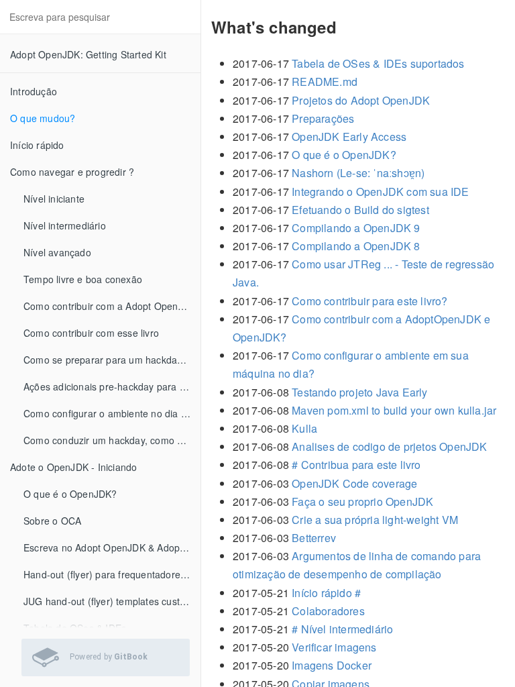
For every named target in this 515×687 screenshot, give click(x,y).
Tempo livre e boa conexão (82, 279)
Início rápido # (326, 592)
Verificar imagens (334, 647)
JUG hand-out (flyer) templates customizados (112, 601)
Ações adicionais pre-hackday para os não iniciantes (112, 386)
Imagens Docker (331, 665)
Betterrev (314, 537)
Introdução (33, 91)
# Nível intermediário (342, 629)
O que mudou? (42, 118)
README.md (324, 81)
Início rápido (37, 145)
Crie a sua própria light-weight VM (375, 519)
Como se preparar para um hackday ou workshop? (112, 359)
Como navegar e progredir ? (72, 171)
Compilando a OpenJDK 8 (356, 246)
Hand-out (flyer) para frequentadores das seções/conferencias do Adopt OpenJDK (112, 574)
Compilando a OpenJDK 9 (356, 227)
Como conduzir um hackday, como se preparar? (112, 440)
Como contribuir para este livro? (369, 301)
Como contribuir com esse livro (91, 332)
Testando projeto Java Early (359, 392)
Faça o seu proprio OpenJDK (362, 501)
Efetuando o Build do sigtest (360, 209)
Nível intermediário (64, 225)
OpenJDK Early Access (349, 136)
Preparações (323, 118)
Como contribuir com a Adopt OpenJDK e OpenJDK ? (112, 306)
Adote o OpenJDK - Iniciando (73, 467)
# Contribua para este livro (356, 464)
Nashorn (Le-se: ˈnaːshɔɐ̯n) (358, 172)
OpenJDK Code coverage (354, 483)
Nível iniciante (53, 198)
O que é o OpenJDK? (70, 493)
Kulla (304, 428)
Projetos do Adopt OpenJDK (361, 100)
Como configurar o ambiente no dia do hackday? (112, 413)
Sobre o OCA (52, 520)
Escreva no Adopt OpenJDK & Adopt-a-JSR (112, 547)
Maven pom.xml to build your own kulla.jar (394, 410)
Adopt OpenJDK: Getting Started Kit (88, 54)
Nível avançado (57, 252)
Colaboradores (328, 611)
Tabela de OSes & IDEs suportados (378, 63)
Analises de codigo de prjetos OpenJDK (389, 446)
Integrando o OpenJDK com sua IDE (380, 191)
